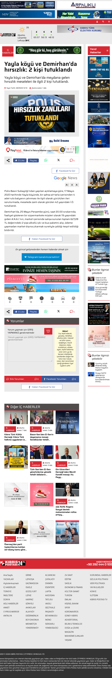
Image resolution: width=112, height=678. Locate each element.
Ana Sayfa (8, 575)
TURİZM (68, 595)
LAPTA (48, 591)
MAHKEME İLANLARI (74, 635)
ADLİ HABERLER (10, 603)
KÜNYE (93, 591)
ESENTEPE (49, 587)
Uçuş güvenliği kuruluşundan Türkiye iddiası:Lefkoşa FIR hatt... (101, 291)
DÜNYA (6, 599)
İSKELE (29, 587)
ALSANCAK (50, 575)
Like (21, 160)
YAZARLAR (8, 579)
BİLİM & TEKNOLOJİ (73, 623)
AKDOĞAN (49, 595)
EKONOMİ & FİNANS (74, 587)
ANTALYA (7, 615)
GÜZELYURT (31, 591)
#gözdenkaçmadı (11, 583)
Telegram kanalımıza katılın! (43, 257)
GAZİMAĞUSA (32, 583)
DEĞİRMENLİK (32, 615)
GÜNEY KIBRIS (71, 615)
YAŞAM (68, 640)
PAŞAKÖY (49, 611)
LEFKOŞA (30, 579)
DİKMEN (49, 583)
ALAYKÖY (30, 611)
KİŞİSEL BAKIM (71, 603)
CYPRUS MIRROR (11, 611)
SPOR (67, 607)
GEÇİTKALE (50, 607)
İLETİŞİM (94, 595)
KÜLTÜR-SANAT (72, 591)
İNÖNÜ (48, 619)
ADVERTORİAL (71, 619)
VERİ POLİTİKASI (97, 583)
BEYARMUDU (51, 615)
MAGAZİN (69, 631)
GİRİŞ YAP (48, 331)
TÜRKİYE (7, 591)
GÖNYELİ (30, 603)
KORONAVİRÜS (71, 611)
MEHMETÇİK (31, 623)
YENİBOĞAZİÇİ (51, 627)
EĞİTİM (68, 579)
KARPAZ (29, 599)
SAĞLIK (68, 583)
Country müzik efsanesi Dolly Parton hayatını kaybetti (101, 366)
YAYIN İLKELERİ (97, 587)
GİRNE (28, 575)
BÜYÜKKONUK (32, 619)
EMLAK (68, 599)
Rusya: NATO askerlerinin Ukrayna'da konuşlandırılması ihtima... (102, 377)
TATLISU (49, 599)
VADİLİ (48, 603)
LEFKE (28, 595)
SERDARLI (50, 623)
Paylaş (33, 160)
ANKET (6, 607)
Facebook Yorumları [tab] (56, 379)
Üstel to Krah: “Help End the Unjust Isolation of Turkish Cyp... (101, 281)
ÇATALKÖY (50, 579)
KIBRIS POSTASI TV (98, 599)
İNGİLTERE (8, 595)
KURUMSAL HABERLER (100, 575)
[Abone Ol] (65, 178)
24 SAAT (69, 575)
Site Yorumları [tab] (17, 379)
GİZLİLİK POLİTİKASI (99, 579)
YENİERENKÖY (32, 627)
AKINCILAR (31, 607)
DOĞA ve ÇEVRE (72, 627)
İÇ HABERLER (9, 587)
